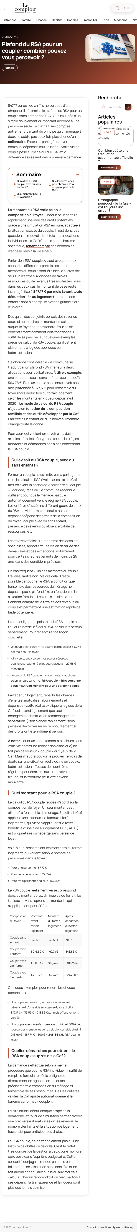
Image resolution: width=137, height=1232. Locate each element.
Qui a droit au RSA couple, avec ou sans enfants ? (29, 184)
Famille (10, 68)
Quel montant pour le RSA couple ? (29, 195)
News (107, 132)
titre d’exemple (69, 372)
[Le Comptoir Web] (26, 8)
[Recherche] (117, 8)
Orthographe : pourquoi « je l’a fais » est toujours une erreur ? (114, 205)
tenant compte (38, 246)
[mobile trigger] (7, 8)
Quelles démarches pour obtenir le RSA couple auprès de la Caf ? (63, 185)
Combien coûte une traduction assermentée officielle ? (115, 155)
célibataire (17, 141)
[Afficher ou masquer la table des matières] (60, 174)
